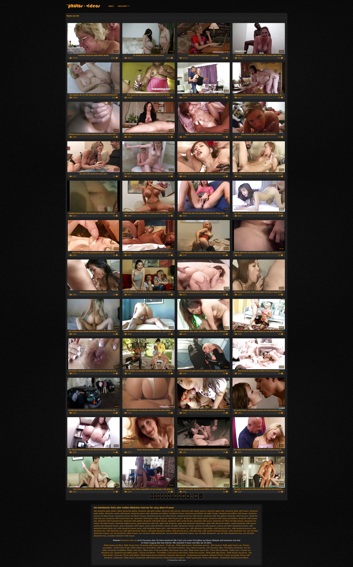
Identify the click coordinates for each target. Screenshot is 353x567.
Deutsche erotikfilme (117, 550)
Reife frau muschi (197, 553)
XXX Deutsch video (215, 548)
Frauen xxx (245, 550)
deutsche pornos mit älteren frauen (130, 516)
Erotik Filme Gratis (122, 548)
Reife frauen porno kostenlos (153, 555)
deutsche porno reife (140, 513)
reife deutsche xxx (114, 531)
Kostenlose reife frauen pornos (149, 558)
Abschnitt (122, 6)
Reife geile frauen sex (232, 545)
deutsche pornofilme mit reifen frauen (201, 513)
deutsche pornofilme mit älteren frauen (167, 513)
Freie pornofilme (161, 550)
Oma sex (118, 555)
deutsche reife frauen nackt (146, 518)
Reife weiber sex (138, 548)
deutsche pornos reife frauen (190, 516)
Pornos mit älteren (148, 553)
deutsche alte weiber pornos (193, 511)
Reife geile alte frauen (216, 553)
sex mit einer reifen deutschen (152, 533)
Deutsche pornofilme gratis (126, 553)
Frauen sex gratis (231, 555)
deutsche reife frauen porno (196, 518)
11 (188, 496)
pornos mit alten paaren (205, 526)
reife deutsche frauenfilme (201, 528)
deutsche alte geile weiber (149, 511)
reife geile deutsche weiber (159, 531)
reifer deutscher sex (237, 531)
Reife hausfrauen (193, 558)
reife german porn (180, 531)
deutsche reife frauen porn (171, 518)
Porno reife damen (131, 555)
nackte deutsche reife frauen (243, 523)
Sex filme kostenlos (176, 548)
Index (111, 6)
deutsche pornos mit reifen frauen (161, 516)
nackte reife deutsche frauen (106, 526)
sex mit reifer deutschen (205, 533)
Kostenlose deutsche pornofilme (234, 558)
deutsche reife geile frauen (155, 521)
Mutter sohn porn (134, 550)
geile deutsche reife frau (148, 523)
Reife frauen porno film (199, 550)
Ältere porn (148, 550)
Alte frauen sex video (178, 550)
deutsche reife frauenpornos (110, 521)
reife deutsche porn (222, 528)
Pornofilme (162, 553)
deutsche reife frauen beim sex (119, 518)
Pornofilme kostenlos (233, 548)
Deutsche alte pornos (176, 555)
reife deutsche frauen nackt (129, 528)
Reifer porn (235, 550)
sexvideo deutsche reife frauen (121, 536)
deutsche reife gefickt (133, 521)
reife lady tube (195, 531)
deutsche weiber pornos (125, 523)
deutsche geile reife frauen (237, 511)
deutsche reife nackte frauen (180, 521)
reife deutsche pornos (241, 528)
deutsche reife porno (203, 521)
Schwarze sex (107, 553)
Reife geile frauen (184, 545)
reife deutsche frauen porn (154, 528)
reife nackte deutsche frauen (215, 531)
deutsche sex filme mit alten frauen (228, 521)
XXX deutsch (216, 545)
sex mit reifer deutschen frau (229, 533)
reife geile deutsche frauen (135, 531)
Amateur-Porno (216, 555)
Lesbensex (118, 558)
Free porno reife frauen (178, 553)
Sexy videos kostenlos (195, 548)
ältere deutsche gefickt (127, 511)
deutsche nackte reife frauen (117, 513)
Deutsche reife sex (73, 5)
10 (183, 496)
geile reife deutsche (168, 523)
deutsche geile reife (215, 511)
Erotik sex (170, 545)
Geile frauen (129, 558)
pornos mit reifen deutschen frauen (232, 526)
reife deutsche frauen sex (178, 528)
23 (196, 496)
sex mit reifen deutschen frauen (180, 533)
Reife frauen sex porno (237, 553)
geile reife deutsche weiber (218, 523)
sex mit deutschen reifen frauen (124, 533)
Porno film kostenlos (219, 550)
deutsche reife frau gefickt (215, 516)
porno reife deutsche (154, 526)
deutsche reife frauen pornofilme (223, 518)
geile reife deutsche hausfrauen (191, 523)
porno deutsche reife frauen (132, 526)
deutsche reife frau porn (238, 516)
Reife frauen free (131, 545)
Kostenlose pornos (201, 545)
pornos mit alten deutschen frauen (179, 526)
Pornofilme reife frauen (157, 548)
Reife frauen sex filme (113, 545)
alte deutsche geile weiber (105, 511)
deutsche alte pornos (171, 511)
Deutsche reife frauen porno (152, 545)
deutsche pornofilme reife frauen (233, 513)
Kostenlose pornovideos (197, 555)
